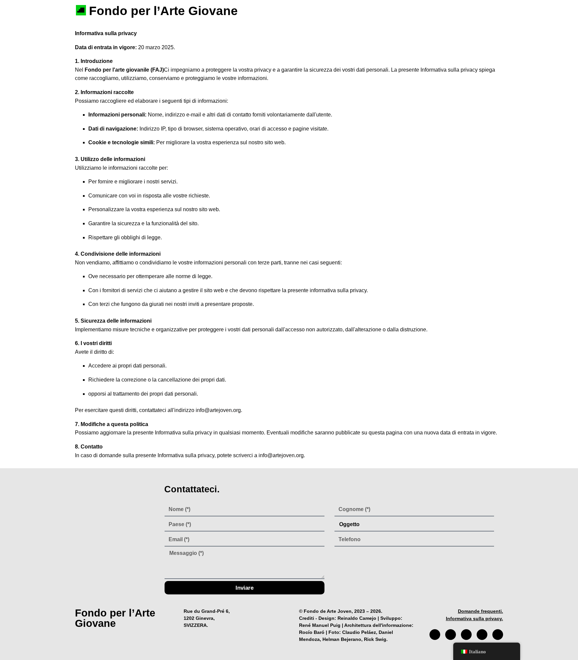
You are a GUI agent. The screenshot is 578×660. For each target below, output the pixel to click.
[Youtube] (482, 634)
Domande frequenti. (480, 611)
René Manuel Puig (320, 625)
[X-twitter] (466, 634)
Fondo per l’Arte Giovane (163, 11)
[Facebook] (434, 634)
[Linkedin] (497, 634)
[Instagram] (450, 634)
